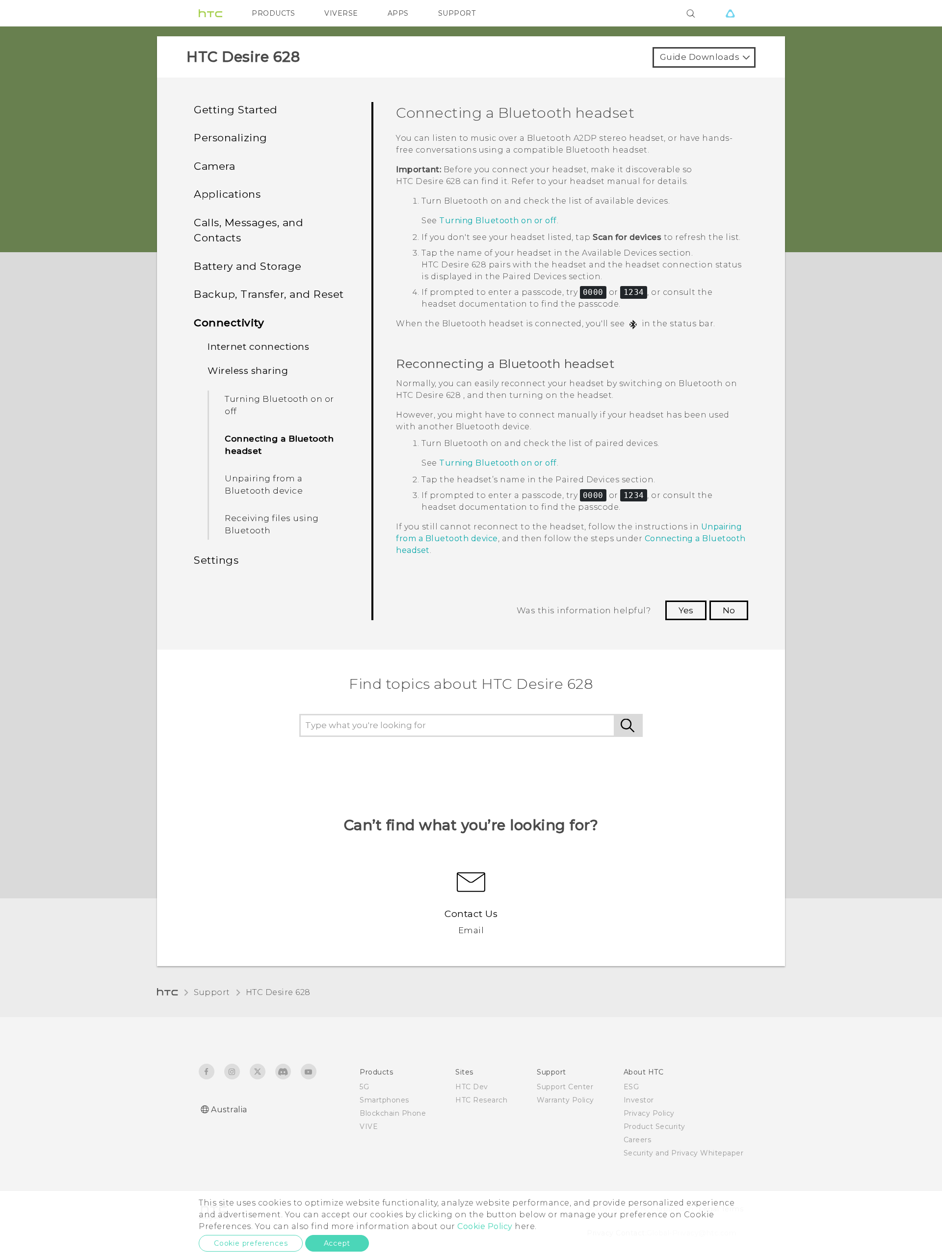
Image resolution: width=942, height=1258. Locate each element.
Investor (639, 1100)
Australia (229, 1109)
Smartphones (384, 1100)
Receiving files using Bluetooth (272, 524)
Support (212, 992)
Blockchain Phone (393, 1113)
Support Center (565, 1086)
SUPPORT (457, 13)
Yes (686, 610)
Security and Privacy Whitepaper (684, 1153)
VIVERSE (341, 13)
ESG (631, 1086)
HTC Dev (471, 1086)
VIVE (369, 1126)
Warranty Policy (565, 1100)
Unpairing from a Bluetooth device (264, 484)
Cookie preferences (251, 1243)
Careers (638, 1139)
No (729, 610)
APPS (398, 13)
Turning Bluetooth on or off (279, 405)
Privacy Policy (649, 1113)
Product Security (654, 1126)
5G (364, 1086)
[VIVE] (730, 13)
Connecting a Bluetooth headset (279, 445)
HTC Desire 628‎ (278, 992)
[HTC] (210, 13)
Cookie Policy (485, 1226)
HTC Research (481, 1100)
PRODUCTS (273, 13)
